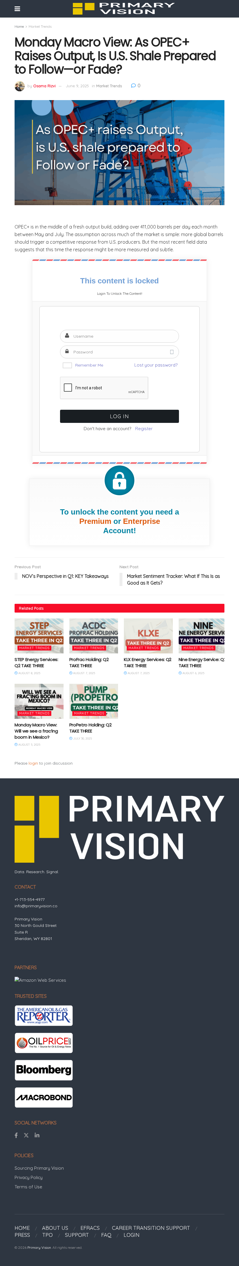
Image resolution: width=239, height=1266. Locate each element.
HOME (22, 1228)
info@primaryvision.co (36, 905)
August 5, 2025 (28, 745)
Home (19, 26)
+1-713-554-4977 (30, 899)
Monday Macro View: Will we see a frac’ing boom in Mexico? (36, 731)
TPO (47, 1235)
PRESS (22, 1235)
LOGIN (132, 1235)
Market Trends (40, 26)
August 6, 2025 (193, 673)
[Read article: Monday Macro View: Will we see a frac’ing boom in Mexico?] (39, 701)
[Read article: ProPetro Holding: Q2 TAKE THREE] (93, 701)
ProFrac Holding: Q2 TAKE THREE (89, 662)
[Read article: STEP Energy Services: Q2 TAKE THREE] (39, 635)
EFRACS (90, 1228)
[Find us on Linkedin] (37, 1135)
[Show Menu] (17, 9)
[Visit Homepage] (124, 9)
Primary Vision (39, 1247)
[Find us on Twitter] (26, 1135)
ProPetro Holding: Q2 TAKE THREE (90, 728)
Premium (95, 521)
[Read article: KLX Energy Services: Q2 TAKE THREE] (148, 635)
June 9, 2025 (77, 85)
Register (144, 428)
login (33, 763)
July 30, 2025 (82, 738)
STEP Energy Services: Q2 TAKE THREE (36, 662)
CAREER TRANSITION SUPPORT (151, 1228)
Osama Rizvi (44, 85)
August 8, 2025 (28, 673)
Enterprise (141, 521)
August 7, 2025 (83, 673)
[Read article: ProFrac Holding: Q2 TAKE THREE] (93, 635)
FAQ (106, 1235)
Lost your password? (156, 365)
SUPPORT (77, 1235)
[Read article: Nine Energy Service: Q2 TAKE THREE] (203, 635)
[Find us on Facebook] (16, 1135)
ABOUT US (55, 1228)
